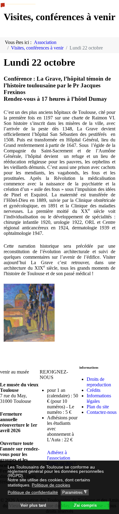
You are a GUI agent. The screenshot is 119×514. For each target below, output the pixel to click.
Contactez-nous (102, 412)
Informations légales (99, 398)
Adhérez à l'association (58, 455)
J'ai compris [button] (85, 505)
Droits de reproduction (99, 382)
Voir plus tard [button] (33, 505)
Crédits (93, 390)
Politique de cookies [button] (51, 485)
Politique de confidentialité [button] (33, 492)
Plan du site (98, 406)
